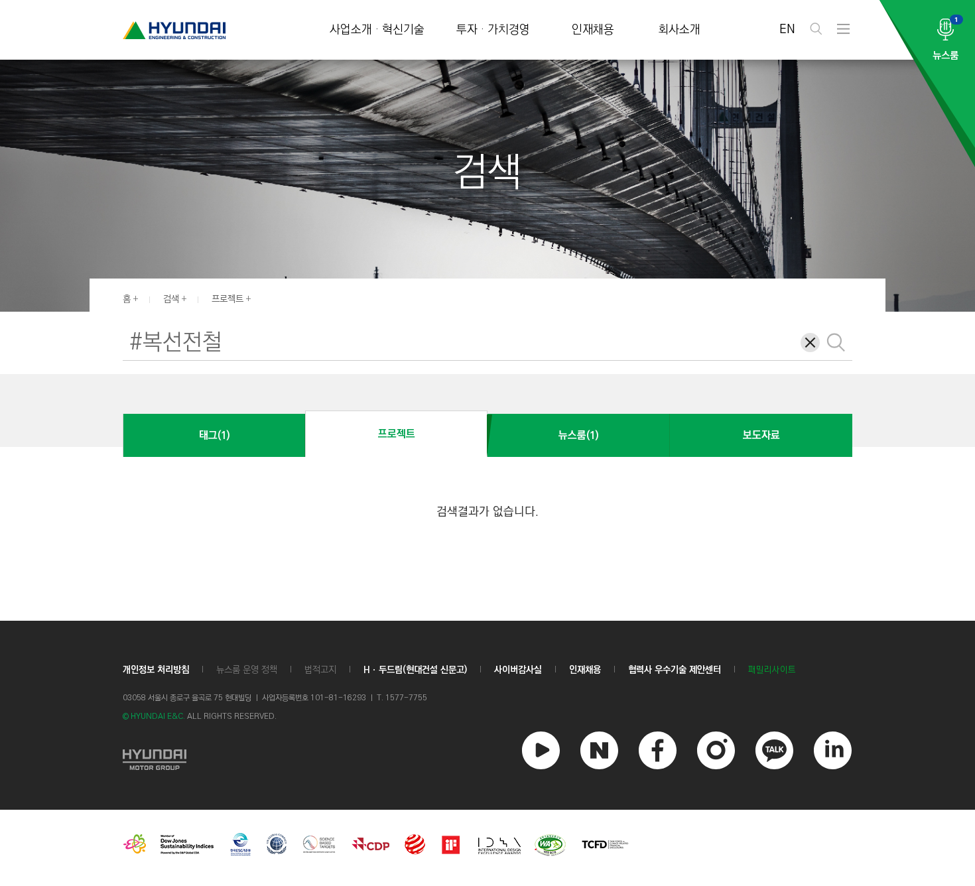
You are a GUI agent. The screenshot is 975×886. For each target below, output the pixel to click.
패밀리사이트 (772, 670)
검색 (171, 299)
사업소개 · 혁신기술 (377, 30)
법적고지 (320, 670)
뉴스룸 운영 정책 (246, 670)
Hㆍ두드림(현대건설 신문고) (415, 670)
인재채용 (593, 30)
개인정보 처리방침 (156, 670)
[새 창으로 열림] (154, 758)
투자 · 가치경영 (493, 30)
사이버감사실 (518, 670)
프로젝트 (227, 299)
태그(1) (214, 435)
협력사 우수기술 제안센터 (674, 670)
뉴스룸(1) (578, 435)
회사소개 (679, 30)
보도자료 (761, 435)
